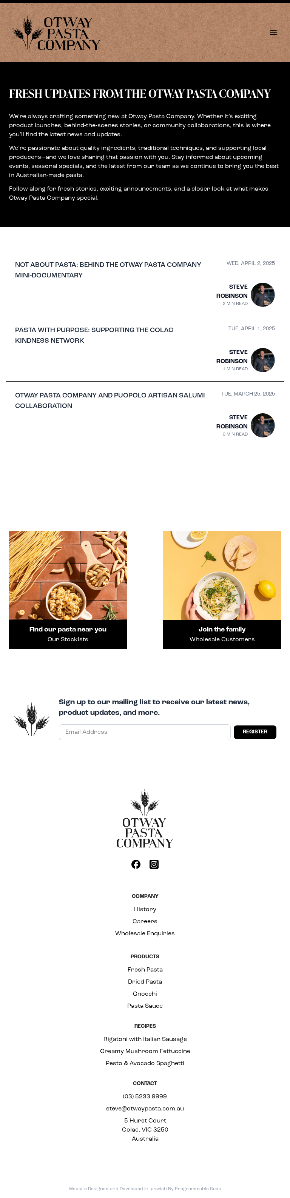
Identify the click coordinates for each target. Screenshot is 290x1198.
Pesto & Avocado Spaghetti (145, 1064)
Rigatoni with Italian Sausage (145, 1039)
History (145, 910)
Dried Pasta (145, 982)
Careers (145, 922)
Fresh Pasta (145, 970)
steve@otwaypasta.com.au (145, 1109)
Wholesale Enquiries (145, 934)
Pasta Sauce (145, 1006)
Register (255, 732)
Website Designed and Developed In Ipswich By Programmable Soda (145, 1189)
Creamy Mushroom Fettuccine (145, 1052)
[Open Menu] (273, 32)
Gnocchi (145, 994)
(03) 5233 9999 (145, 1097)
